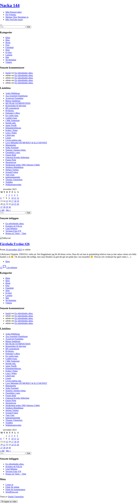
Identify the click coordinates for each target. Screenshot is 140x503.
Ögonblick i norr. (12, 152)
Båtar (7, 37)
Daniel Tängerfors (16, 496)
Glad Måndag (11, 228)
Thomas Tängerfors (13, 179)
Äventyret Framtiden (14, 98)
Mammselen (10, 145)
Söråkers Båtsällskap (14, 167)
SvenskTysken (11, 172)
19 (18, 201)
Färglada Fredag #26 (15, 244)
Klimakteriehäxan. (13, 128)
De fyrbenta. (10, 14)
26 (18, 204)
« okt (2, 210)
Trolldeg (9, 182)
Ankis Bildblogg (12, 93)
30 (10, 207)
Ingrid (8, 73)
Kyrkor (8, 52)
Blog (7, 40)
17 (12, 201)
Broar (7, 42)
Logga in (9, 484)
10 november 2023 (14, 249)
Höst (7, 50)
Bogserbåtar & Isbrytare (15, 105)
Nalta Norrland (11, 147)
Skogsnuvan (10, 162)
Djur (7, 45)
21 (4, 204)
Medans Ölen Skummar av (17, 17)
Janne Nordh (11, 125)
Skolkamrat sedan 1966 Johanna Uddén (22, 165)
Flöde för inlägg (12, 487)
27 (1, 207)
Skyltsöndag (10, 60)
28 (4, 207)
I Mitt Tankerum (12, 120)
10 (12, 198)
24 (12, 204)
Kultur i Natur (11, 130)
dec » (8, 210)
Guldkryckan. (11, 118)
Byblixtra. (9, 110)
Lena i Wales (11, 133)
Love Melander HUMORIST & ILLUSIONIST (26, 142)
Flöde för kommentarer (15, 489)
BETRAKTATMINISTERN (17, 103)
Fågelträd (9, 47)
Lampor (8, 55)
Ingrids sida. (10, 123)
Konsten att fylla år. (13, 226)
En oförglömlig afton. (23, 73)
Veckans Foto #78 (13, 231)
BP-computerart (12, 108)
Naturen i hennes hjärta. (15, 150)
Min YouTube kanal (14, 19)
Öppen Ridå (10, 155)
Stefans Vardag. (12, 170)
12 (18, 198)
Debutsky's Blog (12, 113)
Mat (7, 57)
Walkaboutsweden (13, 184)
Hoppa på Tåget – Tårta (15, 233)
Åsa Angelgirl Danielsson (16, 96)
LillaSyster (10, 135)
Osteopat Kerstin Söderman (17, 157)
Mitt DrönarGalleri (13, 12)
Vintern (8, 62)
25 (15, 204)
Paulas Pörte (10, 160)
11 (15, 198)
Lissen (8, 138)
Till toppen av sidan (9, 502)
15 (7, 201)
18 (15, 201)
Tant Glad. (10, 175)
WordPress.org (11, 492)
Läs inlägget (12, 267)
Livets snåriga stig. (13, 140)
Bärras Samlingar (12, 101)
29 (7, 207)
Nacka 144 (10, 5)
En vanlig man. (12, 115)
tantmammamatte (12, 177)
